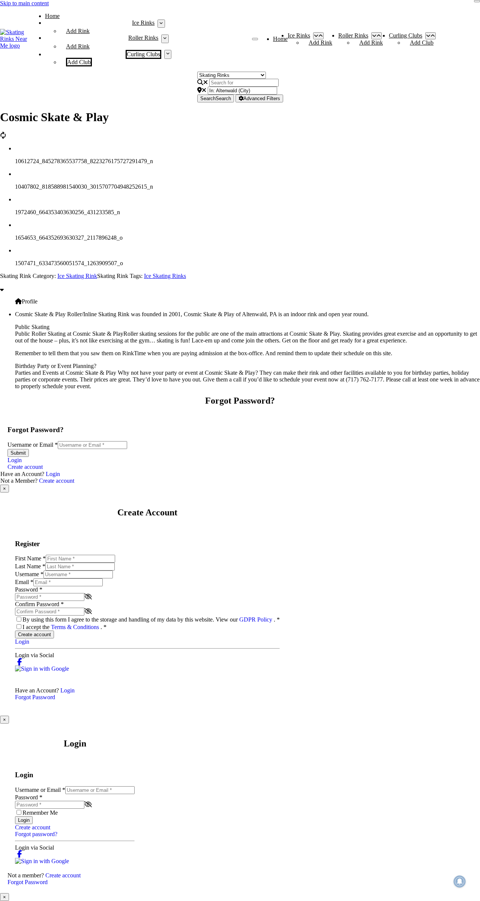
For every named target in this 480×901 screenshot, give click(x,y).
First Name (30, 558)
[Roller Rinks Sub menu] (164, 39)
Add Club (79, 62)
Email (24, 582)
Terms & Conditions (75, 627)
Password (28, 589)
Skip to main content (24, 3)
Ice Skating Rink (77, 276)
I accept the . (64, 627)
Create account (25, 467)
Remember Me (40, 812)
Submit (18, 453)
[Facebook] (19, 662)
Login (15, 460)
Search (215, 98)
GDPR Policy (256, 619)
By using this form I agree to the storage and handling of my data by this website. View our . (151, 619)
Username (29, 574)
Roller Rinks (143, 38)
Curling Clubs (143, 54)
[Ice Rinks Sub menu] (161, 24)
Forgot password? (36, 834)
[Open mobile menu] (255, 39)
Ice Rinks (143, 23)
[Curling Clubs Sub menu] (167, 54)
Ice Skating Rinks (165, 276)
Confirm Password (39, 604)
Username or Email (33, 444)
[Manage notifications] (460, 881)
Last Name (30, 566)
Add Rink (78, 31)
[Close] (477, 1)
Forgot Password (35, 697)
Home (52, 16)
